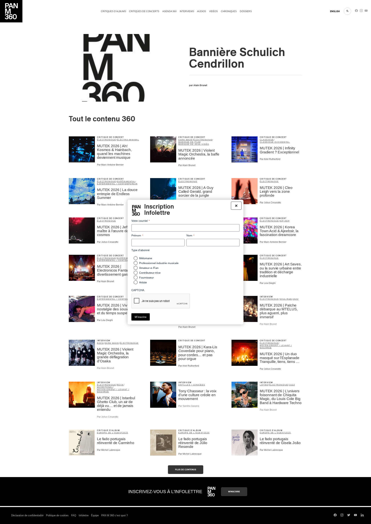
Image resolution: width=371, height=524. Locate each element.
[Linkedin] (362, 515)
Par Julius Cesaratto (270, 202)
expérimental (126, 181)
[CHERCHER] (347, 11)
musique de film (189, 142)
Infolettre (83, 515)
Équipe (95, 515)
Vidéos (213, 11)
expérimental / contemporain (117, 184)
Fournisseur (146, 277)
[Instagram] (361, 11)
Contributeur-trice (150, 272)
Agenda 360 (169, 11)
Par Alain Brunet (186, 165)
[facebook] (356, 11)
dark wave (185, 140)
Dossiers (246, 11)
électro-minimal (128, 140)
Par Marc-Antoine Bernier (110, 164)
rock (100, 343)
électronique (106, 140)
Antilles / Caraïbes (191, 385)
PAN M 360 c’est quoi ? (114, 515)
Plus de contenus (185, 470)
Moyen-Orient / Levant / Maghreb (276, 346)
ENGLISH (335, 11)
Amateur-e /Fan (148, 267)
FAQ (73, 515)
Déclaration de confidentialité (27, 515)
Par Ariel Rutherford (270, 159)
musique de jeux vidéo (193, 144)
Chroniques (229, 11)
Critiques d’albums (113, 11)
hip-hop (285, 221)
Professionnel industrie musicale (159, 263)
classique (267, 140)
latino (264, 385)
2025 (125, 433)
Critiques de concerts (144, 11)
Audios (201, 11)
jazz (296, 299)
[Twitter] (348, 515)
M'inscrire (234, 492)
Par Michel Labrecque (108, 450)
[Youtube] (366, 11)
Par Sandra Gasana (188, 406)
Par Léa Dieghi (268, 283)
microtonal (105, 387)
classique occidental (275, 142)
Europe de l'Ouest (110, 433)
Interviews (187, 11)
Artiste (143, 282)
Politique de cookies (57, 515)
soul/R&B (286, 299)
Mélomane (145, 258)
